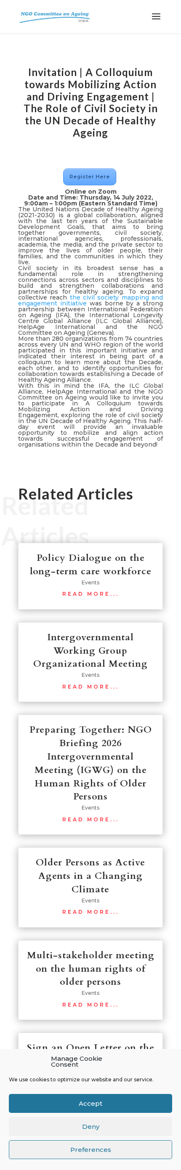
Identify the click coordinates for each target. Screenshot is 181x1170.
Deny (90, 1127)
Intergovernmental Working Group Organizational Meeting (90, 650)
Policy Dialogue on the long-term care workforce (91, 565)
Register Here (89, 177)
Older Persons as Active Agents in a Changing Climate (90, 876)
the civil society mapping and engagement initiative (90, 300)
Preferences (90, 1150)
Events (90, 582)
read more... (90, 594)
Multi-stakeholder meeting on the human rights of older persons (90, 969)
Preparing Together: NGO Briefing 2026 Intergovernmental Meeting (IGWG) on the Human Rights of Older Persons (90, 763)
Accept (90, 1103)
